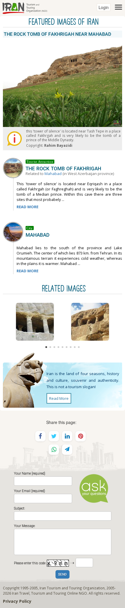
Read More (59, 398)
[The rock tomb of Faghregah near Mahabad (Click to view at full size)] (35, 322)
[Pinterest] (80, 436)
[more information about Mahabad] (14, 231)
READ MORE (27, 206)
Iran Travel (20, 593)
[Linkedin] (67, 436)
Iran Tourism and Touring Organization (72, 588)
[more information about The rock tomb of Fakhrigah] (14, 167)
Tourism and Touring (48, 593)
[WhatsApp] (54, 449)
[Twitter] (54, 436)
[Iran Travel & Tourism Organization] (24, 7)
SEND (62, 574)
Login (104, 7)
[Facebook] (40, 436)
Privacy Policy (17, 601)
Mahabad (53, 173)
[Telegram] (67, 449)
